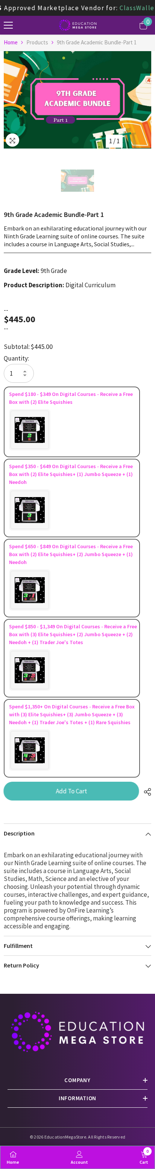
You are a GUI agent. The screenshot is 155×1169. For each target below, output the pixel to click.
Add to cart (72, 791)
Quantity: (16, 358)
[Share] (145, 792)
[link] (79, 1157)
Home (11, 42)
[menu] (8, 25)
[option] (77, 100)
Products (37, 42)
